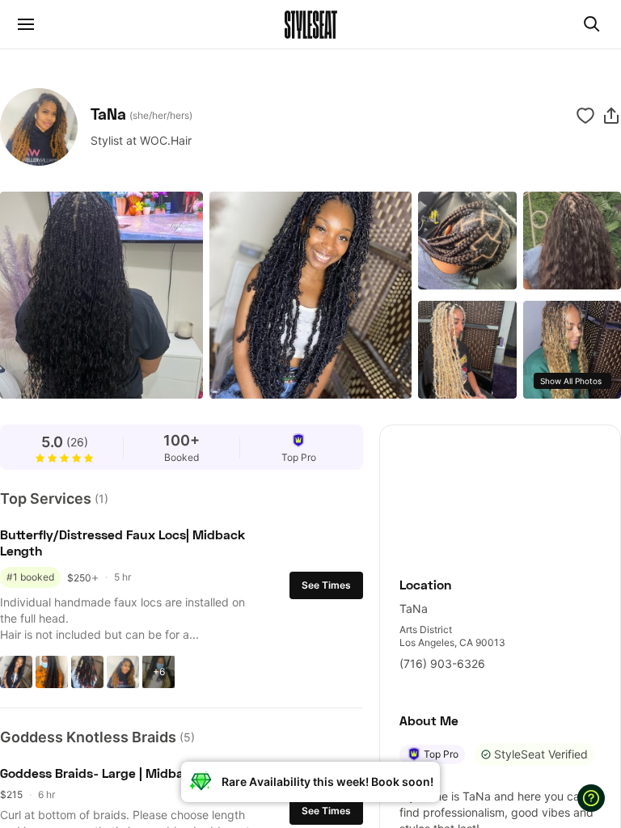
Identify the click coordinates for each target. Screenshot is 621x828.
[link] (500, 492)
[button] (611, 115)
